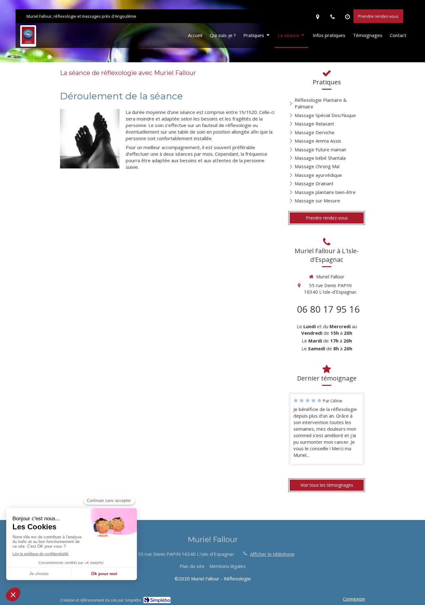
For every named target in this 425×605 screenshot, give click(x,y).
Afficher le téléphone (272, 554)
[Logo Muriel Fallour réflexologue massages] (28, 42)
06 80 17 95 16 (328, 309)
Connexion (354, 599)
